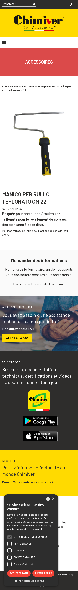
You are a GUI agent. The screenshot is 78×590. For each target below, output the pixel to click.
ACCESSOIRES (18, 86)
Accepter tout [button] (19, 573)
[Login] (71, 4)
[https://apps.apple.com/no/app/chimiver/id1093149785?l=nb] (40, 436)
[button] (30, 581)
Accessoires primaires (42, 86)
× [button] (53, 498)
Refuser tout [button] (43, 573)
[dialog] (31, 540)
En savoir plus (37, 529)
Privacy (69, 574)
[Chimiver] (39, 22)
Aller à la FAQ (17, 338)
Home (5, 86)
